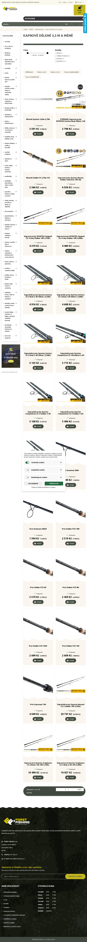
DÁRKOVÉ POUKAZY (7, 54)
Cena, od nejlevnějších (71, 72)
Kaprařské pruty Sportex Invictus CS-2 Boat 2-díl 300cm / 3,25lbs (38, 296)
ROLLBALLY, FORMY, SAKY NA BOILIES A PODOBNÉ (9, 295)
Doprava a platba (9, 923)
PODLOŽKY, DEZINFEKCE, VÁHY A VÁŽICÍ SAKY (9, 184)
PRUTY (6, 73)
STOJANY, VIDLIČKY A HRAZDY (8, 235)
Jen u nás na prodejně (9, 47)
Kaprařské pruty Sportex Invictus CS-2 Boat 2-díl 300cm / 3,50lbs (38, 354)
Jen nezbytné (33, 483)
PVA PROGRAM (9, 211)
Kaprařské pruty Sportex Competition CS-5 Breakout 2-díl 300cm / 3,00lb (70, 354)
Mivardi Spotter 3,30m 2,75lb (38, 119)
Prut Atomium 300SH (38, 529)
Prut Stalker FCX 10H (70, 646)
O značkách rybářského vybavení (14, 915)
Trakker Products (63, 56)
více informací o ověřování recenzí (9, 372)
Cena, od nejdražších (32, 77)
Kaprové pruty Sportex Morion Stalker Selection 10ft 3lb (70, 179)
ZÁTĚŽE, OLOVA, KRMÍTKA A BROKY (9, 277)
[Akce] (11, 356)
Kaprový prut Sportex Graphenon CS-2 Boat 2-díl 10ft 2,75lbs (38, 764)
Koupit (39, 134)
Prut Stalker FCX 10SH (38, 646)
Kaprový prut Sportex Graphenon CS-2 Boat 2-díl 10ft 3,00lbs (70, 764)
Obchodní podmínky (10, 892)
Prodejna (6, 907)
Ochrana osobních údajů (11, 896)
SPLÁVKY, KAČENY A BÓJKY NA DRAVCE (10, 227)
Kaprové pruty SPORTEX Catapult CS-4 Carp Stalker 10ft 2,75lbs (38, 237)
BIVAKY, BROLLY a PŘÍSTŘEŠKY (10, 109)
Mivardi (60, 58)
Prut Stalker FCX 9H (38, 587)
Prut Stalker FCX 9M (70, 587)
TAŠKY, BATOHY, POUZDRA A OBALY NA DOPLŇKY (9, 203)
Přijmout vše (53, 483)
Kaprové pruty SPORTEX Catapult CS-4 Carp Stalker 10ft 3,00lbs (71, 237)
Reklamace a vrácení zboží (12, 926)
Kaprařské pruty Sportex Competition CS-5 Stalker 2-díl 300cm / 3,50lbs (70, 413)
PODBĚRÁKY (8, 176)
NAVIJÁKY (7, 68)
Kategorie (8, 36)
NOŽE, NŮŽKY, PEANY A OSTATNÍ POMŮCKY (9, 168)
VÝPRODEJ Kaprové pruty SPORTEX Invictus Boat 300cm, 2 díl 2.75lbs (70, 120)
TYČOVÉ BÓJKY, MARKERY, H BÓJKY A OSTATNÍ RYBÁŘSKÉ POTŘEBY (10, 316)
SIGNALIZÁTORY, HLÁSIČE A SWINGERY (9, 218)
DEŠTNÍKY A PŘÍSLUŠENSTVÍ (9, 115)
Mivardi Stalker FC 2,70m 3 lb (38, 178)
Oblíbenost (29, 72)
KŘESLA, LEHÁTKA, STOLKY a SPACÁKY (10, 145)
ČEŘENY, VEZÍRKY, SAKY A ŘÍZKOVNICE (10, 244)
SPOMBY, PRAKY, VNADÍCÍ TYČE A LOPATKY (10, 305)
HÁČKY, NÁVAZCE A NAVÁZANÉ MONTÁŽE (10, 130)
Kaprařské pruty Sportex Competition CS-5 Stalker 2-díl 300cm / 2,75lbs (38, 413)
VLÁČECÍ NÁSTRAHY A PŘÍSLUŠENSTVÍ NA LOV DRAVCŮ (9, 254)
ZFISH (59, 53)
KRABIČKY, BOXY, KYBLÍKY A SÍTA (9, 138)
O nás (5, 900)
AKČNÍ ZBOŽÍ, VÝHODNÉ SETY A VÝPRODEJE (10, 61)
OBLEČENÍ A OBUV (8, 160)
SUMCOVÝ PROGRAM (8, 337)
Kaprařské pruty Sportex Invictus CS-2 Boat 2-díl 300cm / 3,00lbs (70, 296)
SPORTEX (61, 61)
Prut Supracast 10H (38, 704)
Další (80, 790)
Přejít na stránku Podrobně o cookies (43, 487)
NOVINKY (7, 41)
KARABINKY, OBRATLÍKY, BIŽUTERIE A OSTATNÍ (8, 328)
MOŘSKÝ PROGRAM (8, 153)
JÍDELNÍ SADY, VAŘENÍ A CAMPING (9, 286)
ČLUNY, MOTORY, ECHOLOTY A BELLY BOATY (9, 101)
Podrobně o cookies (10, 919)
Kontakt (6, 903)
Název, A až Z (41, 72)
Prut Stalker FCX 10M (70, 529)
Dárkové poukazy (9, 911)
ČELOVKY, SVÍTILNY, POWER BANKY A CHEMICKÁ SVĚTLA (9, 90)
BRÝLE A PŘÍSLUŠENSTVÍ (9, 122)
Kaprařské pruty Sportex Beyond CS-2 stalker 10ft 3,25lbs (70, 705)
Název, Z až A (55, 72)
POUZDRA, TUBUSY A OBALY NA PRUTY (10, 194)
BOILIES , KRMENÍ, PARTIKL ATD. (10, 79)
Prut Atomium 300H (71, 470)
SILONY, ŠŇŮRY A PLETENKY (9, 262)
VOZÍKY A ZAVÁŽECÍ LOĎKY (10, 269)
